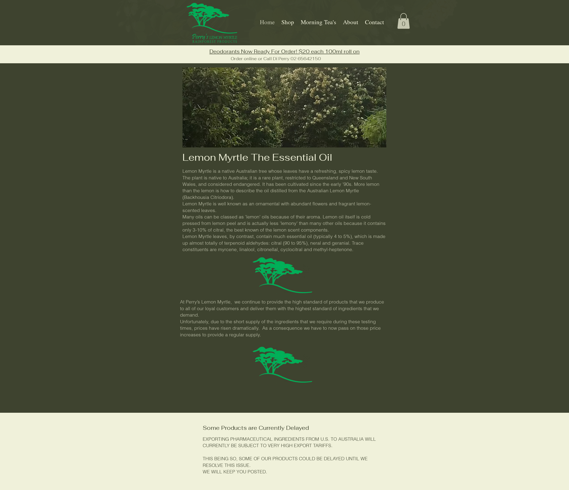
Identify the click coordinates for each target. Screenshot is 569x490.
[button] (403, 21)
